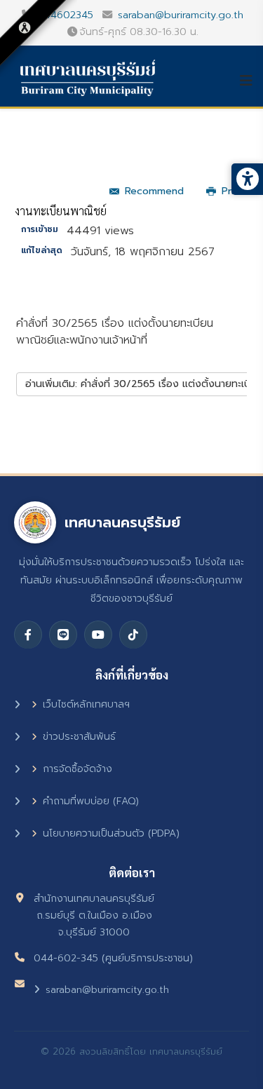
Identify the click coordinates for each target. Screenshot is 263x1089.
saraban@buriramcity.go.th (180, 14)
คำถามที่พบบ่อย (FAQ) (91, 801)
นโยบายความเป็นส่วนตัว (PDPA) (111, 833)
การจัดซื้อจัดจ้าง (77, 769)
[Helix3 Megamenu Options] (251, 81)
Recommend (154, 191)
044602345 (65, 14)
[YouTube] (98, 635)
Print (232, 191)
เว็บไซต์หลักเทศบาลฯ (86, 704)
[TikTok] (133, 635)
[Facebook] (28, 635)
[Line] (63, 635)
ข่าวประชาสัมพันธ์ (79, 736)
